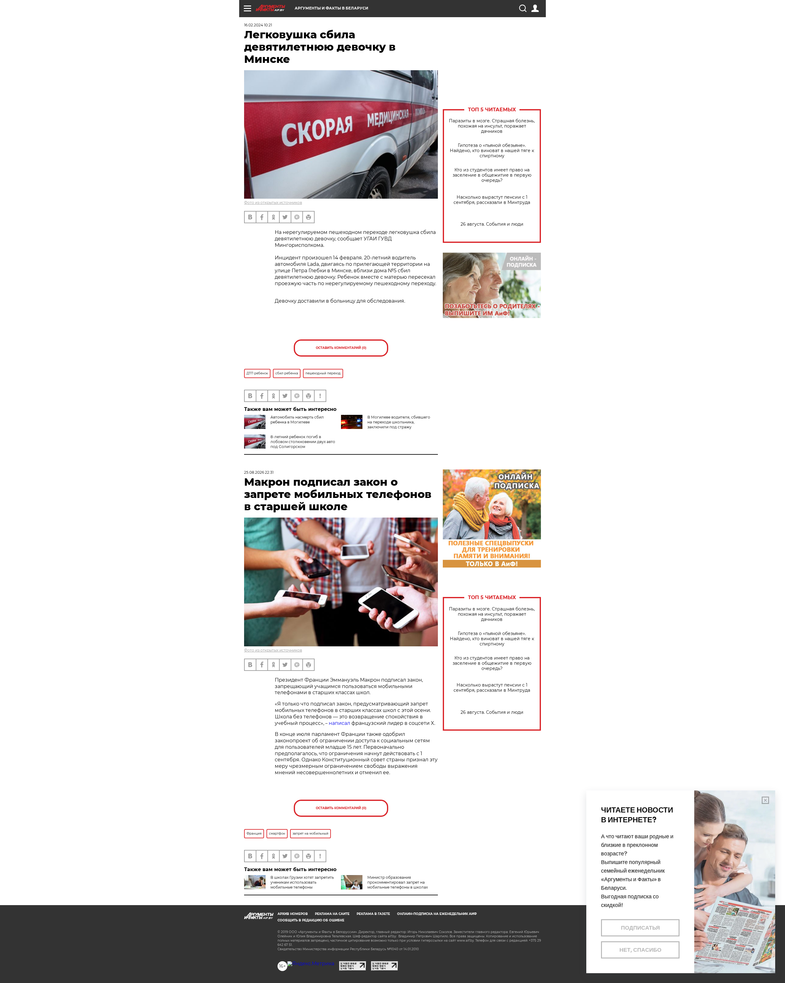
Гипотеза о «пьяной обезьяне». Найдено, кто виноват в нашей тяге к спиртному (492, 151)
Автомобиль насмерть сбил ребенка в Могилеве (297, 419)
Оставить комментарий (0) (341, 348)
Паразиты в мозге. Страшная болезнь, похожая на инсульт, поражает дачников (492, 126)
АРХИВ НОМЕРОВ (293, 914)
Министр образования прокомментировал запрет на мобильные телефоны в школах (397, 882)
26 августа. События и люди (492, 224)
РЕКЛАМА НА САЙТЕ (332, 914)
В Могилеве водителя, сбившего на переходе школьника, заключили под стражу (398, 422)
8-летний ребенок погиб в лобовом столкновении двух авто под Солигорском (302, 441)
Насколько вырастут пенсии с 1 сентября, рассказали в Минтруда (492, 200)
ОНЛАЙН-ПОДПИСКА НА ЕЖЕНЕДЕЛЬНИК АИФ (437, 914)
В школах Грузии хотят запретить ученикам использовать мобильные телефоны (302, 882)
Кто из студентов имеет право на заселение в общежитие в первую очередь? (492, 175)
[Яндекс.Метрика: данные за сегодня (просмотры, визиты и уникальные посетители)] (310, 963)
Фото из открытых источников (273, 202)
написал (339, 723)
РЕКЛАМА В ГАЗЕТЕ (373, 914)
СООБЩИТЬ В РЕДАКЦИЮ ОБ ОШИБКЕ (311, 920)
